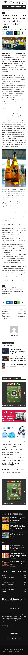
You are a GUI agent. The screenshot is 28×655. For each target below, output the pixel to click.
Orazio (11, 289)
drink (20, 449)
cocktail (4, 449)
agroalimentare (5, 441)
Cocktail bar (10, 449)
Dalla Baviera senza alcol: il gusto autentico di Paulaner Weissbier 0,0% (17, 547)
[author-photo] (14, 333)
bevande (9, 444)
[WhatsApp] (18, 33)
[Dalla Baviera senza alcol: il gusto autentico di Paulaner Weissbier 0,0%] (5, 547)
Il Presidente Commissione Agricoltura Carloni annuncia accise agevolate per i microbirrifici (6, 316)
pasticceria (10, 467)
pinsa (11, 291)
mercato (9, 460)
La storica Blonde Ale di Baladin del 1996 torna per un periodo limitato (18, 563)
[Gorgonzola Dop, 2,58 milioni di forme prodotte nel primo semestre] (5, 534)
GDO (15, 455)
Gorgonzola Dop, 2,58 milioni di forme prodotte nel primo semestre (18, 534)
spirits (3, 472)
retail (19, 467)
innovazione (13, 458)
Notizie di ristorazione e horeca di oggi (12, 463)
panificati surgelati (18, 289)
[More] (22, 33)
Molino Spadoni (5, 289)
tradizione (8, 472)
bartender (4, 444)
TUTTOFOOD (14, 472)
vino (19, 472)
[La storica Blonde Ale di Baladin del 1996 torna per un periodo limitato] (5, 563)
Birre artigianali (18, 287)
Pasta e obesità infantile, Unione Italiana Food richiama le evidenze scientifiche (17, 527)
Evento (7, 452)
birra (19, 444)
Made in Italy (22, 458)
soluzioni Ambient (6, 293)
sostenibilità (20, 469)
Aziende (7, 10)
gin (18, 455)
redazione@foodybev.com (8, 627)
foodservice (7, 454)
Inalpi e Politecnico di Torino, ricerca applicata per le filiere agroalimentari (18, 358)
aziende (20, 441)
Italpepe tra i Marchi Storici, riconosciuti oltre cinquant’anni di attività (17, 351)
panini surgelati (5, 291)
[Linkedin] (8, 33)
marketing (4, 460)
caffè (11, 447)
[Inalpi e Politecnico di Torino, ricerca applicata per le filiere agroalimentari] (5, 358)
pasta (6, 467)
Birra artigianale (5, 447)
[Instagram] (12, 638)
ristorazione (7, 469)
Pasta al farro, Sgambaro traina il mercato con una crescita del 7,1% (21, 314)
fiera (15, 452)
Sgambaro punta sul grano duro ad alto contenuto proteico (18, 366)
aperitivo (15, 441)
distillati (16, 449)
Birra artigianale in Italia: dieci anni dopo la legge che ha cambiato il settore (17, 519)
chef (14, 447)
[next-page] (5, 372)
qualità (15, 467)
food (18, 452)
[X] (15, 33)
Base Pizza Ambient (10, 285)
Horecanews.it (19, 281)
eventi (3, 452)
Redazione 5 (5, 29)
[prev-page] (3, 372)
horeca (5, 457)
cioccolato (20, 447)
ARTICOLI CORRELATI (7, 343)
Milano (14, 460)
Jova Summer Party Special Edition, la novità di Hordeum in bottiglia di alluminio (18, 555)
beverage (15, 444)
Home (3, 10)
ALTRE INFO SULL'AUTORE (8, 345)
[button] (4, 7)
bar (24, 442)
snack (14, 469)
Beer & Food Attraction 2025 (8, 287)
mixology (20, 460)
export (11, 452)
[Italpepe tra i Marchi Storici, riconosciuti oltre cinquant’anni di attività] (5, 351)
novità (3, 467)
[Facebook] (11, 33)
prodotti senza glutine (18, 291)
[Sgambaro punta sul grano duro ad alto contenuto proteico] (5, 366)
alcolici (10, 442)
